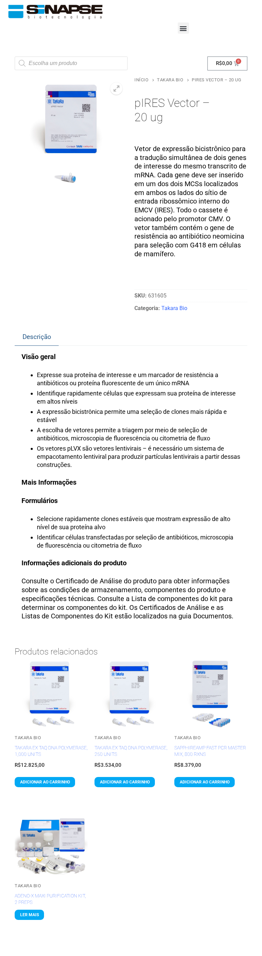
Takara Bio (170, 79)
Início (141, 79)
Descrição (37, 337)
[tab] (37, 337)
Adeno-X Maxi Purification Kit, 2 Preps (50, 899)
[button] (183, 28)
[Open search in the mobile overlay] (71, 63)
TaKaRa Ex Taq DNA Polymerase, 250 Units (131, 751)
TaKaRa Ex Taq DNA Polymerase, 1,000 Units (51, 751)
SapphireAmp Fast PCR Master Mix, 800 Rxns (210, 751)
